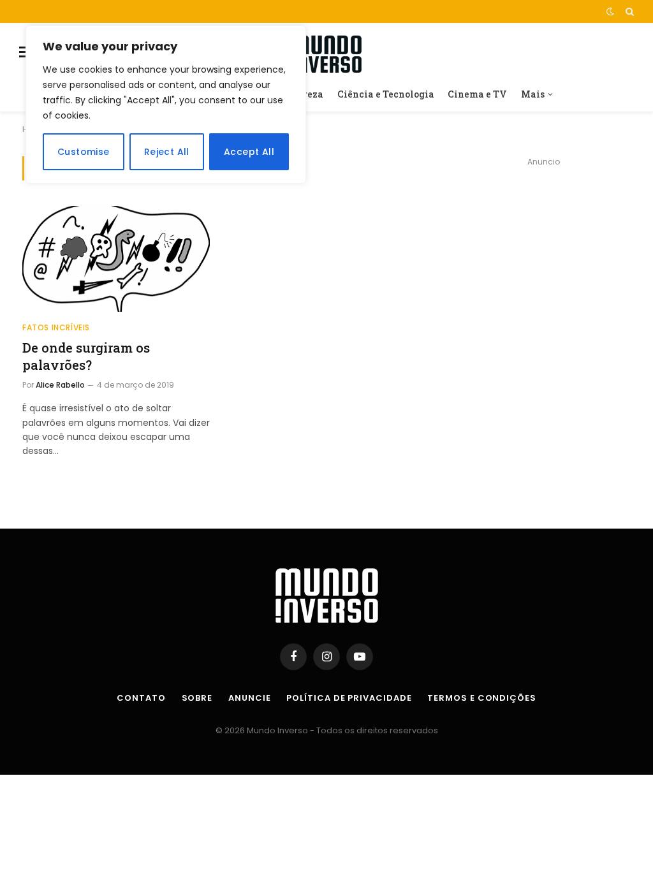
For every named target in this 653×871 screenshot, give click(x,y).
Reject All (166, 151)
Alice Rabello (60, 384)
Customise (83, 151)
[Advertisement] (543, 250)
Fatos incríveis (56, 327)
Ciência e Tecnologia (385, 94)
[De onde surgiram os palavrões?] (116, 258)
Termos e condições (481, 698)
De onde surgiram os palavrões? (86, 356)
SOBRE (197, 698)
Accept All (249, 151)
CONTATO (141, 698)
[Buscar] (628, 11)
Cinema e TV (477, 94)
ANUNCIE (249, 698)
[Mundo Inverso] (326, 52)
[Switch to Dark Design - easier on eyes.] (610, 11)
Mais (533, 94)
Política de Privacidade (348, 698)
